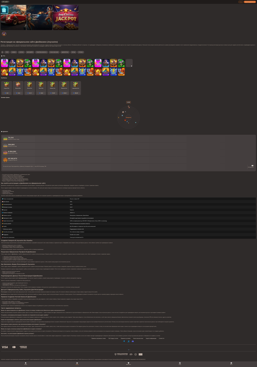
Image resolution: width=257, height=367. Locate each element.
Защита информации (151, 338)
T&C (45, 166)
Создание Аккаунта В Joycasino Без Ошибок (12, 175)
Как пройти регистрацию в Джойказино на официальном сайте (16, 174)
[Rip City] (27, 63)
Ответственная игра (138, 338)
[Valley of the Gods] (12, 72)
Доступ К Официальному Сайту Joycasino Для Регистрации (15, 179)
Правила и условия (125, 338)
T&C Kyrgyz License (113, 338)
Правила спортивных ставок (98, 338)
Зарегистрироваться (250, 1)
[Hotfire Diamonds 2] (129, 63)
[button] (42, 52)
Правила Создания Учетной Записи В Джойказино (13, 180)
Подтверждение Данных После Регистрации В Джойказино (15, 178)
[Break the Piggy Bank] (4, 72)
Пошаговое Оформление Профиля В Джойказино (13, 176)
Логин (240, 1)
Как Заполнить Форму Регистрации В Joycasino (12, 177)
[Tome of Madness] (12, 63)
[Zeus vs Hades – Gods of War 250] (27, 72)
